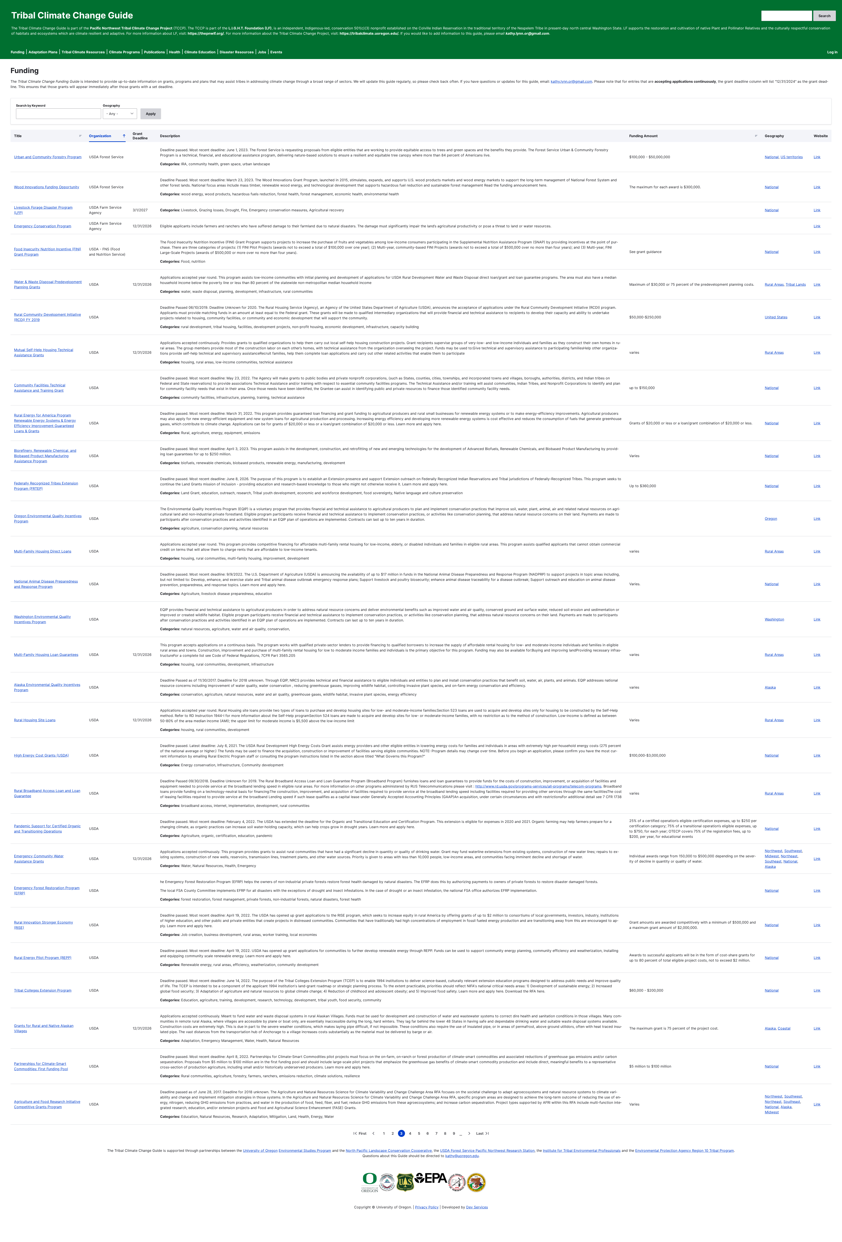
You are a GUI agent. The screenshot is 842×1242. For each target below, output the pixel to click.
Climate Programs (124, 52)
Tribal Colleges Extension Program (42, 990)
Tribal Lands (796, 284)
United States (776, 317)
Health (174, 52)
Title (18, 136)
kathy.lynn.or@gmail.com (571, 81)
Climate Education (200, 52)
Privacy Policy (427, 1207)
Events (276, 52)
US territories (792, 157)
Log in (832, 52)
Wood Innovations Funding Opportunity (46, 187)
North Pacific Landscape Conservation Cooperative (389, 1150)
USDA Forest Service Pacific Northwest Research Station (487, 1150)
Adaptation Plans (43, 52)
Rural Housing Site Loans (34, 720)
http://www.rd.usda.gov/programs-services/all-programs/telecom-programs (538, 786)
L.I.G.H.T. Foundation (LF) (250, 28)
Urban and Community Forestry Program (48, 157)
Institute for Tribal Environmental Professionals (582, 1150)
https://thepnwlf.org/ (206, 33)
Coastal (784, 1028)
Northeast (789, 856)
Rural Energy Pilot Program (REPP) (42, 957)
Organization (107, 137)
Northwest (773, 851)
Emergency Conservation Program (42, 226)
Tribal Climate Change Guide (72, 15)
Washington (774, 619)
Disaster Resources (237, 52)
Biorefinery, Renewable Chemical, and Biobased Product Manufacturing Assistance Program (45, 455)
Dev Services (477, 1207)
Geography (111, 105)
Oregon (771, 518)
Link (817, 157)
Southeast (773, 861)
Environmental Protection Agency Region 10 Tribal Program (684, 1150)
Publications (154, 52)
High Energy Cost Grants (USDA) (41, 755)
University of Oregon (260, 1150)
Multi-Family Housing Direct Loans (42, 551)
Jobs (262, 52)
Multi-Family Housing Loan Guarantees (46, 654)
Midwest (772, 856)
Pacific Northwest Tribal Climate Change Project (131, 28)
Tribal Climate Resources (83, 52)
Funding (17, 52)
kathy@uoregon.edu (462, 1156)
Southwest (793, 851)
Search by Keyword (30, 105)
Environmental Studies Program (305, 1150)
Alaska (770, 687)
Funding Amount (643, 136)
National (772, 157)
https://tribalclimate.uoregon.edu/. (369, 33)
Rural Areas (774, 284)
